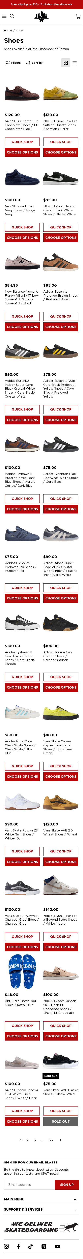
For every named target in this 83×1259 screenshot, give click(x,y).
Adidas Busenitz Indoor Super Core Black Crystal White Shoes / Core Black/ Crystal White (20, 388)
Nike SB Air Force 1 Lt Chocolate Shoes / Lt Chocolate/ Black (21, 125)
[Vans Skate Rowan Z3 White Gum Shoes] (22, 801)
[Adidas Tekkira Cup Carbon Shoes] (61, 623)
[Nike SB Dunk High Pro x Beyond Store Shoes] (61, 886)
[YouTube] (57, 1246)
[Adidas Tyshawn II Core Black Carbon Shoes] (22, 623)
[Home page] (41, 17)
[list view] (74, 62)
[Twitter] (44, 1246)
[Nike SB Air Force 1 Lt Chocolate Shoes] (22, 92)
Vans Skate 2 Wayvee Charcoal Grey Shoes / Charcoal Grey (22, 919)
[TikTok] (30, 1246)
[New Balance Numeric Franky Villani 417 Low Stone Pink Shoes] (22, 262)
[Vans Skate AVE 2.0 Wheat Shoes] (61, 801)
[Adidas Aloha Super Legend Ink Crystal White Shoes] (61, 533)
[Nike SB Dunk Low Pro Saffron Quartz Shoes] (61, 92)
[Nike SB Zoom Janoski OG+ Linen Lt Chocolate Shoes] (61, 971)
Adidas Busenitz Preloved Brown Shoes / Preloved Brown (60, 295)
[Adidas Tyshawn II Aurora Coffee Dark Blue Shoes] (22, 444)
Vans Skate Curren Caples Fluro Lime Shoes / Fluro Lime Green (57, 747)
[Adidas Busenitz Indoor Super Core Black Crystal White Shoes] (22, 351)
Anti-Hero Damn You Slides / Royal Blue (20, 1003)
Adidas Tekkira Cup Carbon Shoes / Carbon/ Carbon (57, 656)
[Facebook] (18, 1246)
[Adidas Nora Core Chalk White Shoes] (22, 712)
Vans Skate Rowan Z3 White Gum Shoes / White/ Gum (21, 834)
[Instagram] (6, 1246)
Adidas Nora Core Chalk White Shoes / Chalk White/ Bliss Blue (20, 747)
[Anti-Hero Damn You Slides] (22, 971)
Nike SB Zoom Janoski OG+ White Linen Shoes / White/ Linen (21, 1094)
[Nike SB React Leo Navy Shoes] (22, 177)
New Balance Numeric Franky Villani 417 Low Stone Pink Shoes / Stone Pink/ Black (22, 297)
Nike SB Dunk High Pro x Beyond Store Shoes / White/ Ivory (60, 919)
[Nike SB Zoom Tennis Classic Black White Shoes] (61, 177)
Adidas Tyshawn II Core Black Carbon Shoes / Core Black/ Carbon (20, 658)
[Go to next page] (60, 1140)
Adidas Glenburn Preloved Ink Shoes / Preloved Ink (20, 567)
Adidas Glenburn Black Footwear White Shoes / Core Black (60, 477)
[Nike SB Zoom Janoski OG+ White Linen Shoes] (22, 1061)
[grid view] (65, 62)
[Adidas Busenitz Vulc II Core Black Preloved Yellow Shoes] (61, 351)
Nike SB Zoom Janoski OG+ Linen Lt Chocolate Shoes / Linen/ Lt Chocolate (59, 1007)
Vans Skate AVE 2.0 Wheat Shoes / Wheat (60, 832)
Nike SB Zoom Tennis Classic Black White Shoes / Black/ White (59, 210)
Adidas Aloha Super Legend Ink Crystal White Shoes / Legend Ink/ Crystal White (60, 569)
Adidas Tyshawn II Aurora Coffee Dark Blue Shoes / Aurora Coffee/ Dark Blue (20, 479)
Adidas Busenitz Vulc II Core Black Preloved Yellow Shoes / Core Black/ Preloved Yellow (60, 388)
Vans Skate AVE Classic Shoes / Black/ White (60, 1092)
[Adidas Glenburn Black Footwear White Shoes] (61, 444)
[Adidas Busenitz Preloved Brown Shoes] (61, 262)
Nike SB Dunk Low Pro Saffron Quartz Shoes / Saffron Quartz (60, 125)
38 (51, 1140)
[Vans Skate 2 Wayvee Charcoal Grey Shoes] (22, 886)
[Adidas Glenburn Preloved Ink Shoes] (22, 533)
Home (8, 30)
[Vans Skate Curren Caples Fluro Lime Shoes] (61, 712)
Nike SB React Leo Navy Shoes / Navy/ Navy (20, 210)
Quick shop (22, 142)
